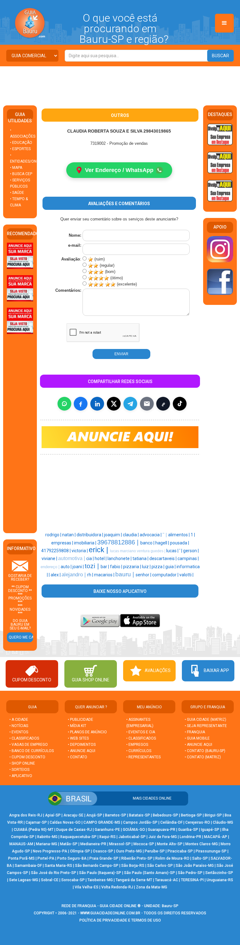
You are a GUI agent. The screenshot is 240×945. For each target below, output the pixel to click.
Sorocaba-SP (73, 880)
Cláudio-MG (223, 822)
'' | (165, 534)
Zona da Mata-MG (151, 887)
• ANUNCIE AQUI (81, 751)
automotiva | (72, 558)
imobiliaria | (85, 542)
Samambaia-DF (28, 865)
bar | (105, 566)
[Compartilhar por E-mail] (147, 404)
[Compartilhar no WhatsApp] (64, 404)
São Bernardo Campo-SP (96, 865)
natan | (69, 534)
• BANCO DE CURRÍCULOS (31, 751)
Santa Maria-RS (58, 865)
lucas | (172, 550)
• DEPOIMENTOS (82, 744)
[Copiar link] (163, 404)
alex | (56, 574)
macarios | (104, 574)
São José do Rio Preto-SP (53, 873)
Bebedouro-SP (165, 815)
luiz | (147, 566)
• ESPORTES (20, 149)
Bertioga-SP (191, 815)
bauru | (125, 574)
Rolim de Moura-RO (172, 858)
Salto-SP (200, 858)
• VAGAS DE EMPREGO (28, 744)
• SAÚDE (17, 192)
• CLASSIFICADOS (24, 738)
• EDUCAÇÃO (21, 142)
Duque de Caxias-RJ (74, 829)
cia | (90, 558)
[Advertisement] (120, 83)
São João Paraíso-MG (195, 865)
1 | (193, 534)
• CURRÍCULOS (138, 751)
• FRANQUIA (195, 732)
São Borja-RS (132, 865)
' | (181, 550)
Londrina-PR (190, 837)
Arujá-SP (94, 815)
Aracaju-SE (73, 815)
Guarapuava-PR (161, 829)
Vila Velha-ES (86, 887)
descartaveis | (163, 558)
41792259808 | (56, 550)
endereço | (51, 566)
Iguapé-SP (210, 829)
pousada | (179, 542)
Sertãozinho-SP (219, 873)
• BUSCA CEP (21, 174)
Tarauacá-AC (166, 880)
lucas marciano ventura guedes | (138, 551)
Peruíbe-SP (155, 851)
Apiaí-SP (53, 815)
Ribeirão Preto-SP (136, 858)
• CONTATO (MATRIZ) (203, 757)
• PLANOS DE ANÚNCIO (87, 732)
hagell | (162, 542)
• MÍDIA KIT (77, 726)
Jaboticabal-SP (132, 837)
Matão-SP (69, 844)
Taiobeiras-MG (100, 880)
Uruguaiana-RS (220, 880)
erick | (99, 550)
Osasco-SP (103, 851)
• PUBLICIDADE (80, 719)
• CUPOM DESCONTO (27, 757)
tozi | (93, 566)
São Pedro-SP (190, 873)
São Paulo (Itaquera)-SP (100, 873)
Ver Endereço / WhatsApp (119, 170)
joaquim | (113, 534)
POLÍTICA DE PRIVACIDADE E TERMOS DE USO (120, 920)
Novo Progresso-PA (50, 851)
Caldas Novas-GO (65, 822)
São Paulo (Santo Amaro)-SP (149, 873)
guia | (171, 566)
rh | (90, 574)
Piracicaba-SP (180, 851)
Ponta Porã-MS (21, 858)
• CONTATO (77, 757)
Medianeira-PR (93, 844)
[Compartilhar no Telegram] (130, 404)
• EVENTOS (18, 732)
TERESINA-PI (192, 880)
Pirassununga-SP (211, 851)
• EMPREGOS (137, 744)
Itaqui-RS (107, 837)
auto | (66, 566)
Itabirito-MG (47, 837)
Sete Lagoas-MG (23, 880)
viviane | (50, 558)
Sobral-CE (49, 880)
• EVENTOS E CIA (140, 732)
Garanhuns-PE (107, 829)
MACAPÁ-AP (215, 837)
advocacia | (151, 534)
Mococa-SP (143, 844)
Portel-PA (46, 858)
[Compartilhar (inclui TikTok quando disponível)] (180, 404)
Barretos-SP (115, 815)
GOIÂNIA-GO (134, 829)
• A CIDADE (18, 719)
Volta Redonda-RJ (117, 887)
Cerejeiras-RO (197, 822)
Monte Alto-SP (169, 844)
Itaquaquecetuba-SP (78, 837)
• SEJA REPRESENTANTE (206, 726)
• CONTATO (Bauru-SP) (205, 751)
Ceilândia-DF (171, 822)
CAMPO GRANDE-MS (101, 822)
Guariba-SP (188, 829)
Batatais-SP (139, 815)
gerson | (191, 550)
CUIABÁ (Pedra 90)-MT (33, 829)
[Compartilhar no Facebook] (81, 404)
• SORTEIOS (19, 769)
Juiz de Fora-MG (162, 837)
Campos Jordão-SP (140, 822)
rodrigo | (53, 534)
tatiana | (140, 558)
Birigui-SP (213, 815)
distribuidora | (90, 534)
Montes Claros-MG (201, 844)
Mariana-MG (46, 844)
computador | (165, 574)
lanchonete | (120, 558)
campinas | (188, 558)
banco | (147, 542)
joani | (78, 566)
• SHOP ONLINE (22, 763)
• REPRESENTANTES (143, 757)
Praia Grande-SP (103, 858)
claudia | (131, 534)
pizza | (158, 566)
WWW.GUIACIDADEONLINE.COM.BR (110, 913)
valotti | (186, 574)
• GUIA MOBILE (197, 738)
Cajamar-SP (36, 822)
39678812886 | (118, 542)
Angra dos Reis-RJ (25, 815)
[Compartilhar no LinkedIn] (97, 404)
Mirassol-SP (120, 844)
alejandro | (74, 574)
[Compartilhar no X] (114, 404)
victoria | (80, 550)
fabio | (116, 566)
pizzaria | (132, 566)
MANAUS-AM (21, 844)
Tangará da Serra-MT (134, 880)
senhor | (144, 574)
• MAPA (16, 167)
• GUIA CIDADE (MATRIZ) (205, 719)
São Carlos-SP (160, 865)
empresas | (62, 542)
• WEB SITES (78, 738)
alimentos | (179, 534)
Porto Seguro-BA (72, 858)
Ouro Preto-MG (129, 851)
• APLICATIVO (20, 776)
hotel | (101, 558)
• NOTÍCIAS (18, 726)
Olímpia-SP (80, 851)
